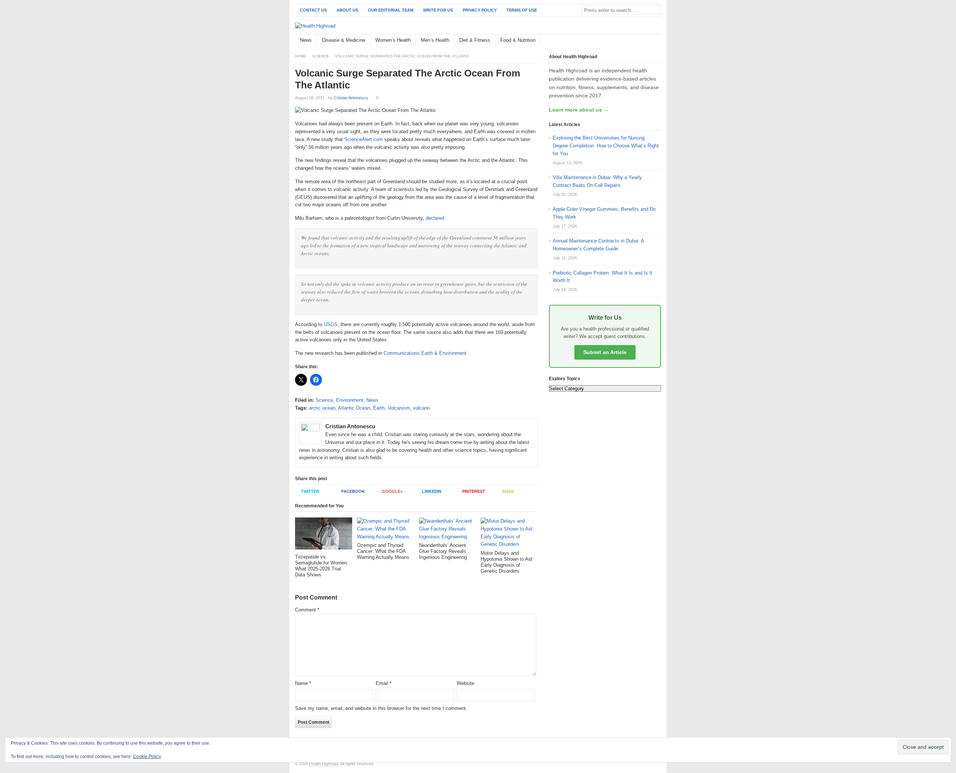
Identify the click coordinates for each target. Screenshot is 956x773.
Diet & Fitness (474, 40)
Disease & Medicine (343, 40)
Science (320, 56)
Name (303, 683)
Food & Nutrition (518, 40)
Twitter (310, 491)
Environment (349, 400)
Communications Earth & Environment (425, 353)
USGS (331, 324)
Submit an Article (605, 352)
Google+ (392, 491)
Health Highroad (323, 763)
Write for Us (438, 10)
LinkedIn (431, 491)
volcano (421, 408)
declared (435, 218)
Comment (307, 610)
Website (465, 683)
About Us (347, 10)
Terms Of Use (521, 10)
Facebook (353, 491)
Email (508, 491)
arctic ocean (322, 408)
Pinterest (473, 491)
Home (300, 56)
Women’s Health (393, 40)
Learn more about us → (579, 110)
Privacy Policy (480, 10)
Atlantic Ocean (354, 408)
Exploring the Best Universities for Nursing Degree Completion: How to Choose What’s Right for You (606, 145)
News (306, 40)
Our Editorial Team (390, 10)
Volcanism (399, 408)
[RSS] (657, 40)
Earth (379, 408)
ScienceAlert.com (363, 139)
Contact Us (313, 10)
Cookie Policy (147, 756)
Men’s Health (435, 40)
